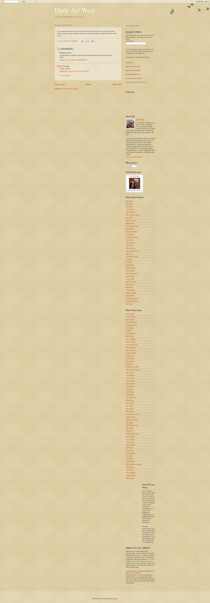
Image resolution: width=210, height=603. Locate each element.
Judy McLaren (130, 381)
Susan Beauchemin (132, 298)
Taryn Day (129, 456)
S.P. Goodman (130, 439)
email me (129, 51)
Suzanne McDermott (132, 301)
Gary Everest (130, 361)
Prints (130, 70)
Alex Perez (129, 201)
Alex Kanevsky (130, 317)
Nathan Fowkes (131, 417)
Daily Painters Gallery (133, 215)
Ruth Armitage (130, 436)
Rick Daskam (130, 284)
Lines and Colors (131, 397)
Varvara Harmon (131, 475)
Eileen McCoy (130, 234)
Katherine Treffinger (132, 257)
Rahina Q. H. (130, 431)
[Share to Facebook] (92, 41)
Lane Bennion (130, 386)
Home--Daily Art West (132, 25)
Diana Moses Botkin (132, 226)
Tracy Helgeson (131, 473)
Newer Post (60, 84)
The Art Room (130, 461)
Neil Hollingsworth (131, 273)
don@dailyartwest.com (133, 575)
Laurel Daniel (130, 392)
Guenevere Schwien (132, 237)
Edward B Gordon (131, 232)
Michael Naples (131, 268)
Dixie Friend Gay (131, 350)
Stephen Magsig (131, 293)
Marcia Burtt (130, 409)
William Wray (130, 478)
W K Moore (129, 304)
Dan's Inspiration (131, 339)
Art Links (128, 331)
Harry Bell (129, 364)
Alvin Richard (130, 319)
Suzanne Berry (130, 453)
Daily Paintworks (137, 78)
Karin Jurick (129, 254)
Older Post (116, 84)
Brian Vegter (130, 204)
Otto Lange (129, 422)
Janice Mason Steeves (133, 370)
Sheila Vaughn (130, 290)
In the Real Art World (132, 367)
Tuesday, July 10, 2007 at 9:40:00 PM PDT (73, 60)
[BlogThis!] (88, 41)
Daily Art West (74, 10)
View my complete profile (134, 157)
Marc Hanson (130, 403)
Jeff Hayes (129, 245)
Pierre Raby (129, 428)
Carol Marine (130, 209)
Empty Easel (130, 356)
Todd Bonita (129, 470)
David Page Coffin (131, 345)
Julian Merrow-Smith (132, 251)
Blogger (114, 598)
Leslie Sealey (130, 395)
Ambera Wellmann (131, 322)
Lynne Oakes (130, 400)
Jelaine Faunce (130, 248)
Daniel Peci (129, 218)
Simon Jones (130, 450)
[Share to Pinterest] (94, 41)
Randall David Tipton (132, 434)
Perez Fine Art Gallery (139, 82)
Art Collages (130, 328)
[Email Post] (82, 41)
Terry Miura (129, 459)
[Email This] (86, 41)
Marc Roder (129, 406)
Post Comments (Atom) (71, 89)
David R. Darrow (131, 220)
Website (130, 62)
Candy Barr (129, 206)
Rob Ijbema (129, 287)
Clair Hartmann (130, 212)
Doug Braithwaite (131, 353)
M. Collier (129, 262)
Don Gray (62, 66)
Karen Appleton (130, 383)
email (153, 538)
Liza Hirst (129, 259)
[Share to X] (90, 41)
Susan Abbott (130, 296)
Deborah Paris (130, 223)
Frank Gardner (130, 358)
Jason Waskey (130, 243)
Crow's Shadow (130, 333)
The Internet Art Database (134, 464)
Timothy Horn (130, 467)
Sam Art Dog (130, 442)
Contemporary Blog (134, 66)
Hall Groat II (129, 240)
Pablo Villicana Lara (132, 425)
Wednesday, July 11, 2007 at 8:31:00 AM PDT (74, 71)
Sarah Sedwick (130, 445)
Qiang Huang (130, 276)
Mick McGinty (130, 270)
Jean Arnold (129, 372)
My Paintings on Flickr (133, 414)
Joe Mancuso (130, 378)
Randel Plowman (131, 282)
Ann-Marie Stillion (131, 325)
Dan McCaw (129, 336)
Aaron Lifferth (130, 314)
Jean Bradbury (130, 375)
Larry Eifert (129, 389)
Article (138, 74)
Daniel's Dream (130, 342)
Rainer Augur (130, 279)
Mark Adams (130, 265)
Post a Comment (65, 75)
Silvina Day (129, 448)
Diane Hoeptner (131, 347)
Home (88, 84)
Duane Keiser (130, 229)
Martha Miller (130, 411)
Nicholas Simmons (132, 420)
